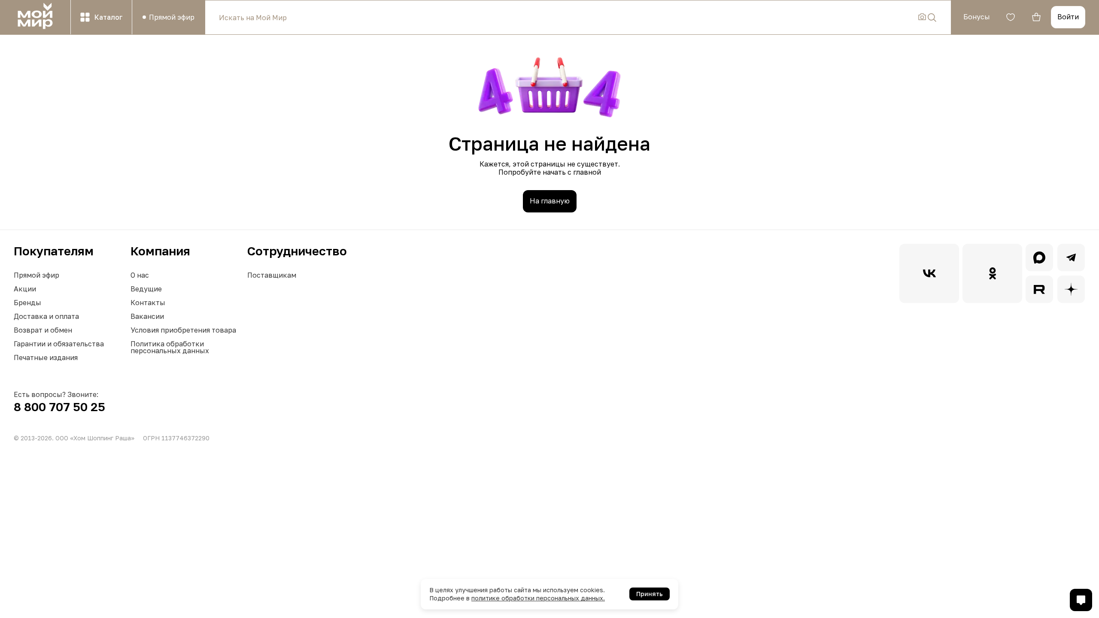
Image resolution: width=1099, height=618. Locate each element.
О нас (140, 275)
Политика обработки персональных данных (170, 347)
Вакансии (147, 316)
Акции (25, 289)
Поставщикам (271, 275)
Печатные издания (46, 357)
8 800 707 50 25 (59, 407)
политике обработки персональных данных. (538, 598)
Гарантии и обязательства (59, 343)
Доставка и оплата (46, 316)
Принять (649, 593)
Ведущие (146, 289)
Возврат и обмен (43, 330)
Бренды (27, 302)
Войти (1068, 16)
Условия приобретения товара (183, 330)
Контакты (148, 302)
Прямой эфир (36, 275)
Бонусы (976, 16)
